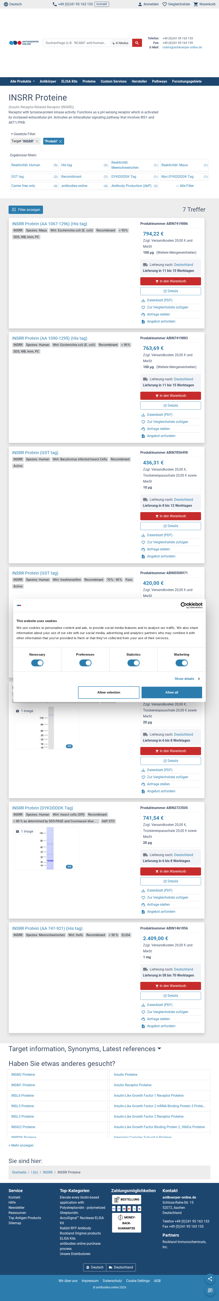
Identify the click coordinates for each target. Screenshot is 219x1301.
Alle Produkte (21, 81)
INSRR (48, 1172)
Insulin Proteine (125, 1075)
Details (173, 291)
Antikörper (48, 81)
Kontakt (101, 4)
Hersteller (139, 81)
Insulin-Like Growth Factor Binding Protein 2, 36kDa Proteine (159, 1127)
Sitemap (15, 1223)
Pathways (159, 81)
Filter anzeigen (29, 210)
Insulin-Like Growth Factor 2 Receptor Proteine (148, 1116)
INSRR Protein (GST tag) (35, 452)
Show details (184, 678)
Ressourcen (17, 1213)
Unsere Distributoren (75, 1254)
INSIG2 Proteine (23, 1127)
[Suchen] (137, 43)
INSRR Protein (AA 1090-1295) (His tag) (49, 338)
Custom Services (114, 81)
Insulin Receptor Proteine (132, 1085)
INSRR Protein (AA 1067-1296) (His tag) (49, 223)
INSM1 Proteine (23, 1085)
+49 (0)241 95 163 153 (75, 4)
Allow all (171, 692)
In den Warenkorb (173, 281)
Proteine (89, 81)
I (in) (34, 1172)
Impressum (90, 1281)
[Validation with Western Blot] (47, 728)
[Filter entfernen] (37, 141)
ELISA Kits (69, 81)
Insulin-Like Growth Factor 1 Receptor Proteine (148, 1096)
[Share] (210, 1279)
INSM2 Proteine (23, 1075)
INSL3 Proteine (22, 1116)
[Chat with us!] (210, 1291)
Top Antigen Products (25, 1218)
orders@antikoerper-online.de (182, 47)
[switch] (85, 662)
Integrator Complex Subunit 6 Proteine (142, 1137)
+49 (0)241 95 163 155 (186, 1226)
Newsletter (16, 1208)
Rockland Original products (80, 1233)
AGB (157, 1281)
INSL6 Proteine (22, 1096)
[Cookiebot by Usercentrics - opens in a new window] (184, 605)
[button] (21, 1145)
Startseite (19, 1172)
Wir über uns (68, 1281)
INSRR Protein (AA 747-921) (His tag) (47, 928)
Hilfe (12, 1202)
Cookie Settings (138, 1281)
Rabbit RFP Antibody (75, 1228)
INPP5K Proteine (23, 1137)
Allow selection (108, 692)
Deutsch (15, 4)
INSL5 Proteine (22, 1106)
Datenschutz (112, 1281)
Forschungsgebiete (187, 81)
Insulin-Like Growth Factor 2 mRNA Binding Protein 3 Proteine (160, 1106)
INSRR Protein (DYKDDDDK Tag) (42, 808)
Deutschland (183, 265)
